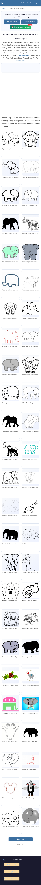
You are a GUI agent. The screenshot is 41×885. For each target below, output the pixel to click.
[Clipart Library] (2, 3)
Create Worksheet (29, 21)
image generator (23, 55)
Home (4, 8)
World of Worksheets (11, 879)
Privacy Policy (11, 872)
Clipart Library (7, 860)
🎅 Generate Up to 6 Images (21, 26)
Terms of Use (11, 865)
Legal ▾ (37, 3)
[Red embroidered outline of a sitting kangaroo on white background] (30, 760)
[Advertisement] (20, 94)
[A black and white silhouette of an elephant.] (10, 224)
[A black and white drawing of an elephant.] (10, 619)
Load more (20, 839)
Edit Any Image (12, 21)
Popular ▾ (30, 3)
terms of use (20, 60)
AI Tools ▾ (22, 3)
